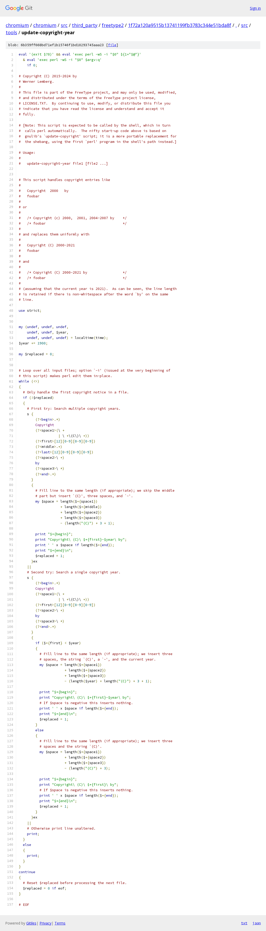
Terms (60, 923)
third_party (84, 25)
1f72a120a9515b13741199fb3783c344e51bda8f (179, 25)
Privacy (45, 923)
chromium (17, 25)
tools (11, 32)
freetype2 (113, 25)
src (64, 25)
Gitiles (31, 923)
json (256, 923)
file (112, 45)
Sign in (255, 8)
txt (244, 923)
